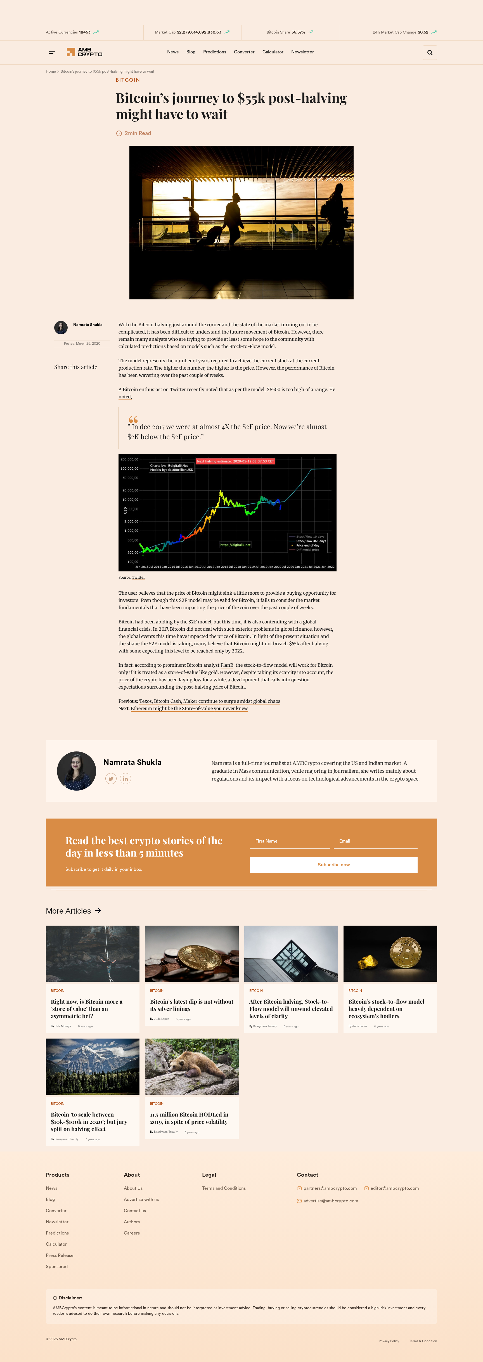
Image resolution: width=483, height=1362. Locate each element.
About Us (133, 1188)
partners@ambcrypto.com (330, 1188)
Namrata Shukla (88, 325)
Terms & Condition (423, 1341)
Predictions (214, 52)
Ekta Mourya (63, 1026)
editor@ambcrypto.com (395, 1188)
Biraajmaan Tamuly (265, 1026)
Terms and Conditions (224, 1188)
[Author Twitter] (111, 778)
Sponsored (57, 1267)
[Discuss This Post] (59, 393)
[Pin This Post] (84, 380)
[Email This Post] (96, 380)
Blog (190, 52)
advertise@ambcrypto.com (331, 1201)
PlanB (227, 665)
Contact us (135, 1211)
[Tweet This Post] (72, 380)
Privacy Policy (389, 1341)
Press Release (60, 1256)
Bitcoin (128, 80)
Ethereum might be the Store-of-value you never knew (189, 708)
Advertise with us (141, 1200)
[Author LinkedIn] (125, 778)
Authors (132, 1222)
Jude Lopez (161, 1019)
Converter (244, 52)
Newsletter (302, 52)
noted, (125, 396)
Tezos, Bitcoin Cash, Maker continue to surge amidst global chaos (209, 701)
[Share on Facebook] (59, 380)
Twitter (138, 577)
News (173, 52)
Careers (132, 1233)
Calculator (272, 52)
